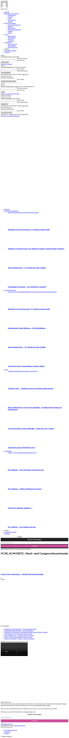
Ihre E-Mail (20, 69)
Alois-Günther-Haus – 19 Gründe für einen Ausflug (27, 268)
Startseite (6, 12)
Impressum (7, 732)
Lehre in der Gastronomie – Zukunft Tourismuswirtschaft (22, 574)
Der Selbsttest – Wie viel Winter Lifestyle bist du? (26, 470)
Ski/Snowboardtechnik (14, 29)
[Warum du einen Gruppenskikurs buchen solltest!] (17, 363)
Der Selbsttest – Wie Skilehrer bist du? (22, 527)
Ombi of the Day (13, 47)
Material (10, 26)
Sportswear (11, 41)
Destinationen (12, 15)
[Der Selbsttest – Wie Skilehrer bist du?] (17, 523)
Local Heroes (12, 20)
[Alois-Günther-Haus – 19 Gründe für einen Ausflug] (17, 264)
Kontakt (6, 733)
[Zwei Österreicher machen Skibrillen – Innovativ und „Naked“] (17, 425)
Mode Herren (12, 37)
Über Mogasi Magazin (10, 730)
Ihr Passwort (20, 60)
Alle (9, 212)
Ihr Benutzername (22, 58)
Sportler (10, 21)
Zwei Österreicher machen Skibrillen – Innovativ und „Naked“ (31, 429)
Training (10, 31)
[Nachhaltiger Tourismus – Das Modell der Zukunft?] (17, 283)
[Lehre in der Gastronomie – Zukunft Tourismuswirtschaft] (15, 571)
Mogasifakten (12, 46)
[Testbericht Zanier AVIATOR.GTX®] (17, 444)
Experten (10, 17)
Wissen (10, 33)
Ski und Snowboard (10, 23)
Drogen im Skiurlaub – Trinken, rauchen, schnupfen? (19, 638)
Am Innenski (8, 42)
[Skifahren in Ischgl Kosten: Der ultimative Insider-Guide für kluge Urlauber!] (17, 245)
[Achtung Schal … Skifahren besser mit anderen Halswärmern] (17, 385)
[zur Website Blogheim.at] (6, 724)
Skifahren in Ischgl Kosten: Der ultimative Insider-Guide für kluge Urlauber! (36, 249)
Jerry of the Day (12, 44)
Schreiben (7, 52)
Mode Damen (12, 36)
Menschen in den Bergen (11, 13)
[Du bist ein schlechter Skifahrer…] (17, 504)
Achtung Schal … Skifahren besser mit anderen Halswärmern (30, 388)
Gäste (9, 18)
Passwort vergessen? (6, 64)
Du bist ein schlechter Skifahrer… (20, 508)
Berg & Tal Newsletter (34, 539)
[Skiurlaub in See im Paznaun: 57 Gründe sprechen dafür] (17, 226)
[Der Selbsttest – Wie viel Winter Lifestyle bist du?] (17, 466)
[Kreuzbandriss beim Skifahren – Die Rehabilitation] (17, 324)
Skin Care (11, 39)
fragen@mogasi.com (19, 725)
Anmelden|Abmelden (10, 50)
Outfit (6, 34)
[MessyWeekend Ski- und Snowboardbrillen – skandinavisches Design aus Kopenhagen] (17, 404)
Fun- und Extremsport (14, 25)
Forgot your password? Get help (10, 94)
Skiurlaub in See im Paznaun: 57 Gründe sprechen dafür (29, 230)
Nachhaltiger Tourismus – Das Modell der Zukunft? (27, 287)
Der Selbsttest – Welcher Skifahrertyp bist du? (25, 489)
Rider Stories (11, 28)
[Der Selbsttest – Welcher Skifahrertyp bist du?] (17, 485)
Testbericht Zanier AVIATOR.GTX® (21, 448)
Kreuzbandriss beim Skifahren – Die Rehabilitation (27, 328)
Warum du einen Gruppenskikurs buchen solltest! (26, 366)
